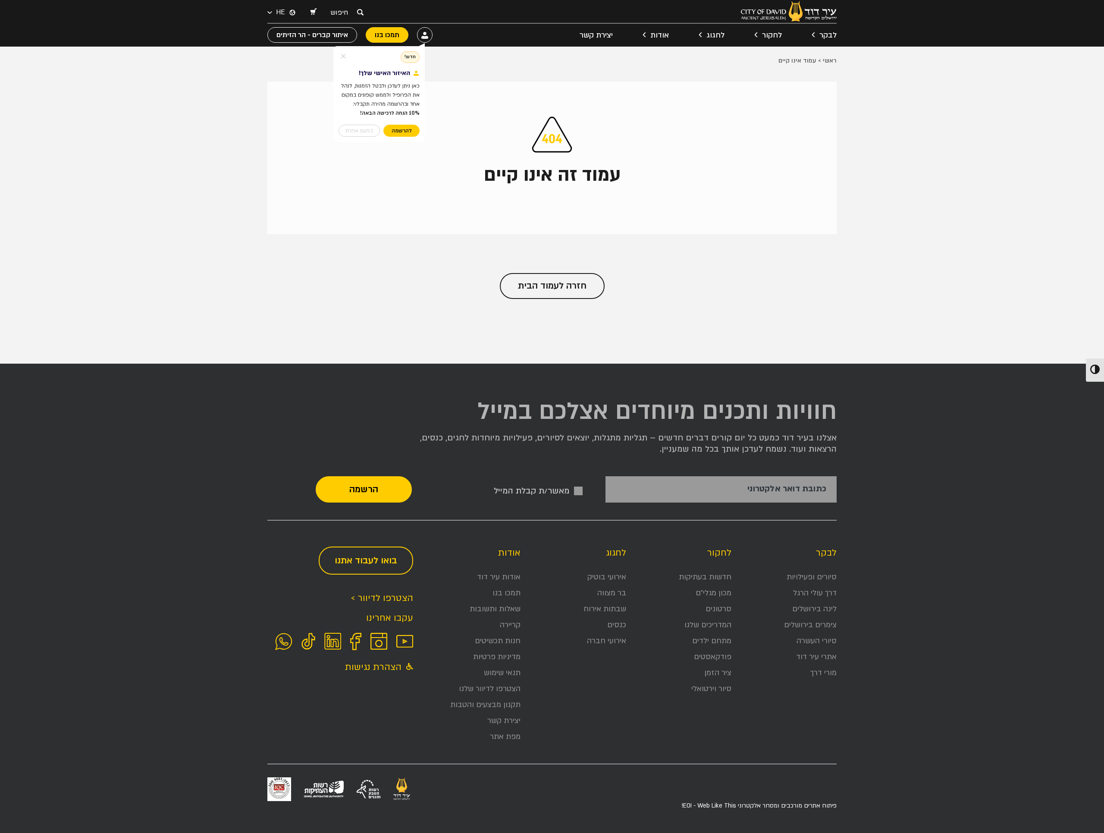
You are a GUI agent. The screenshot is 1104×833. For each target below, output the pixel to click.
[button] (313, 12)
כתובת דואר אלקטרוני (786, 489)
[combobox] (341, 12)
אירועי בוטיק (606, 577)
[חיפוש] (360, 12)
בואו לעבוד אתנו (366, 560)
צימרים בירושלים (810, 625)
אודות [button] (659, 35)
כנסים (616, 625)
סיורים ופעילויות (812, 577)
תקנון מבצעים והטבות (485, 705)
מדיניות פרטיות (497, 657)
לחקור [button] (772, 35)
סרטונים (718, 609)
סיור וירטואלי (711, 689)
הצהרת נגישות (374, 667)
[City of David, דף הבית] (789, 11)
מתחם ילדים (711, 641)
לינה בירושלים (814, 609)
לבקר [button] (828, 35)
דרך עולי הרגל (815, 593)
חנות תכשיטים (498, 641)
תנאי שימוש (502, 673)
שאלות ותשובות (495, 609)
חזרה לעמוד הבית (552, 286)
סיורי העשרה (817, 641)
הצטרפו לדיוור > (382, 598)
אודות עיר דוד (499, 577)
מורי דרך (823, 673)
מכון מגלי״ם (713, 593)
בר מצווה (611, 593)
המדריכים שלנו (707, 625)
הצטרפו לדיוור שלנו (490, 689)
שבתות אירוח (604, 609)
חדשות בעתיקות (705, 577)
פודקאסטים (712, 657)
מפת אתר (505, 737)
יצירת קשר (596, 35)
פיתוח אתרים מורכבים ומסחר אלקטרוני (759, 806)
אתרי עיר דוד (816, 657)
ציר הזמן (717, 673)
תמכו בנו (506, 593)
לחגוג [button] (715, 35)
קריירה (510, 625)
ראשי (830, 61)
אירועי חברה (606, 641)
